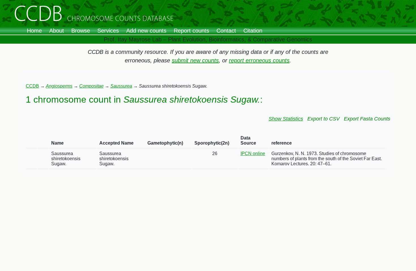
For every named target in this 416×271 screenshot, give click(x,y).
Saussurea (121, 86)
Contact (226, 30)
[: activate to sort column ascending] (31, 140)
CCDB (32, 86)
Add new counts (146, 30)
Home (34, 30)
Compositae (91, 86)
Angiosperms (59, 86)
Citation (252, 30)
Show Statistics (286, 119)
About (56, 30)
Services (108, 30)
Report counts (191, 30)
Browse (80, 30)
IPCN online (253, 153)
